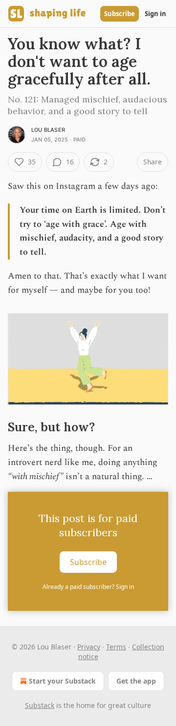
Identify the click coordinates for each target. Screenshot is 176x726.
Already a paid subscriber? (88, 587)
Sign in (155, 13)
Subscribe (119, 13)
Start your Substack (62, 681)
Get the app (136, 681)
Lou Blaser (48, 129)
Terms (116, 646)
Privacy (88, 646)
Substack (39, 705)
